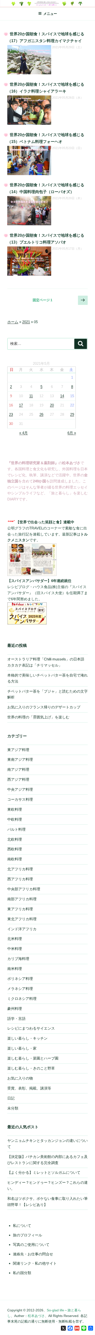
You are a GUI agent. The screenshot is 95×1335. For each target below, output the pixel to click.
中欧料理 (14, 819)
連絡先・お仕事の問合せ (33, 1254)
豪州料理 (14, 1008)
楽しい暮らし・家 (22, 1048)
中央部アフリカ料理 (23, 889)
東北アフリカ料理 (22, 919)
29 (72, 414)
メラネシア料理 (20, 989)
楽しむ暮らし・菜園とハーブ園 (32, 1058)
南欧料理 (14, 859)
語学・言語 (16, 1018)
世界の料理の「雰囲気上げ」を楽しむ (38, 717)
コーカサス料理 (20, 799)
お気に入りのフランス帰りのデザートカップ (43, 707)
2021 (26, 322)
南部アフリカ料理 (22, 899)
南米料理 (14, 969)
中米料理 (14, 949)
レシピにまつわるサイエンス (31, 1028)
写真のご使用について (31, 1244)
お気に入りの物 (20, 1078)
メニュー (50, 14)
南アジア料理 (18, 769)
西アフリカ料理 (20, 879)
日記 (11, 1098)
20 (52, 405)
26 (41, 414)
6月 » (71, 433)
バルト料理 (16, 829)
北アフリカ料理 (20, 869)
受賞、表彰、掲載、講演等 (29, 1088)
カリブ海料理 (18, 959)
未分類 (12, 1108)
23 (11, 414)
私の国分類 (22, 1273)
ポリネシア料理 (20, 979)
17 (21, 405)
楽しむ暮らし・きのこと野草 (31, 1068)
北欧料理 (14, 839)
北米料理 (14, 939)
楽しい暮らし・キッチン (27, 1038)
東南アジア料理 (20, 759)
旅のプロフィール (27, 1235)
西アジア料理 (18, 779)
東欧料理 (14, 809)
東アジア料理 (18, 750)
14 (62, 396)
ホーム (12, 322)
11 (31, 396)
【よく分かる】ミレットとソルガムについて (43, 1172)
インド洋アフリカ (22, 929)
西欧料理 (14, 849)
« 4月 (23, 433)
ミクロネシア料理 (22, 999)
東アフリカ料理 (20, 909)
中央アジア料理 (20, 789)
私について (22, 1225)
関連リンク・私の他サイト (35, 1263)
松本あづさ (36, 1316)
